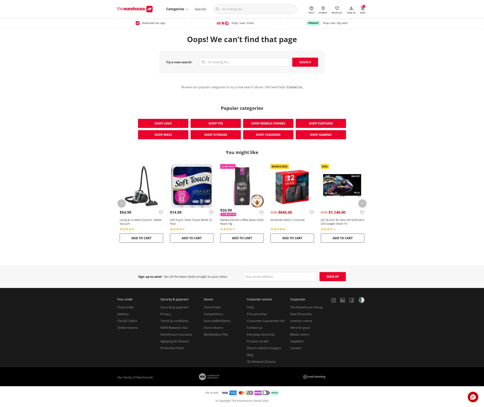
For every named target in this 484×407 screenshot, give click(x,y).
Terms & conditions (174, 321)
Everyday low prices (261, 334)
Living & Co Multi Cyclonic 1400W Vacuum (140, 221)
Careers (295, 348)
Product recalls (257, 341)
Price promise (257, 314)
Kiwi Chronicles (301, 314)
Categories (175, 9)
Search (305, 62)
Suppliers (297, 341)
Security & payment (174, 307)
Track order (125, 307)
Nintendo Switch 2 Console (288, 220)
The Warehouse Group (306, 307)
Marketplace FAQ (216, 334)
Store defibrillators (217, 321)
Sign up (333, 277)
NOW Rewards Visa (174, 328)
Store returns (213, 328)
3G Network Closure (261, 362)
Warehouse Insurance (176, 334)
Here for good (300, 328)
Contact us (294, 87)
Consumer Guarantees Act (266, 321)
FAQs (250, 307)
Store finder (212, 307)
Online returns (127, 328)
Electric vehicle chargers (264, 348)
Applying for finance (175, 341)
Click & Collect (127, 321)
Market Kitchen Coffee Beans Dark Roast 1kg (241, 221)
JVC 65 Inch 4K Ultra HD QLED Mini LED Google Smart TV (342, 221)
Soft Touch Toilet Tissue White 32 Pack (191, 221)
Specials (200, 9)
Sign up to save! (150, 277)
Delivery (123, 314)
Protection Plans (172, 348)
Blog (250, 355)
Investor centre (301, 321)
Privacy (166, 314)
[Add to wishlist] (161, 212)
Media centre (299, 334)
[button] (351, 10)
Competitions (213, 314)
